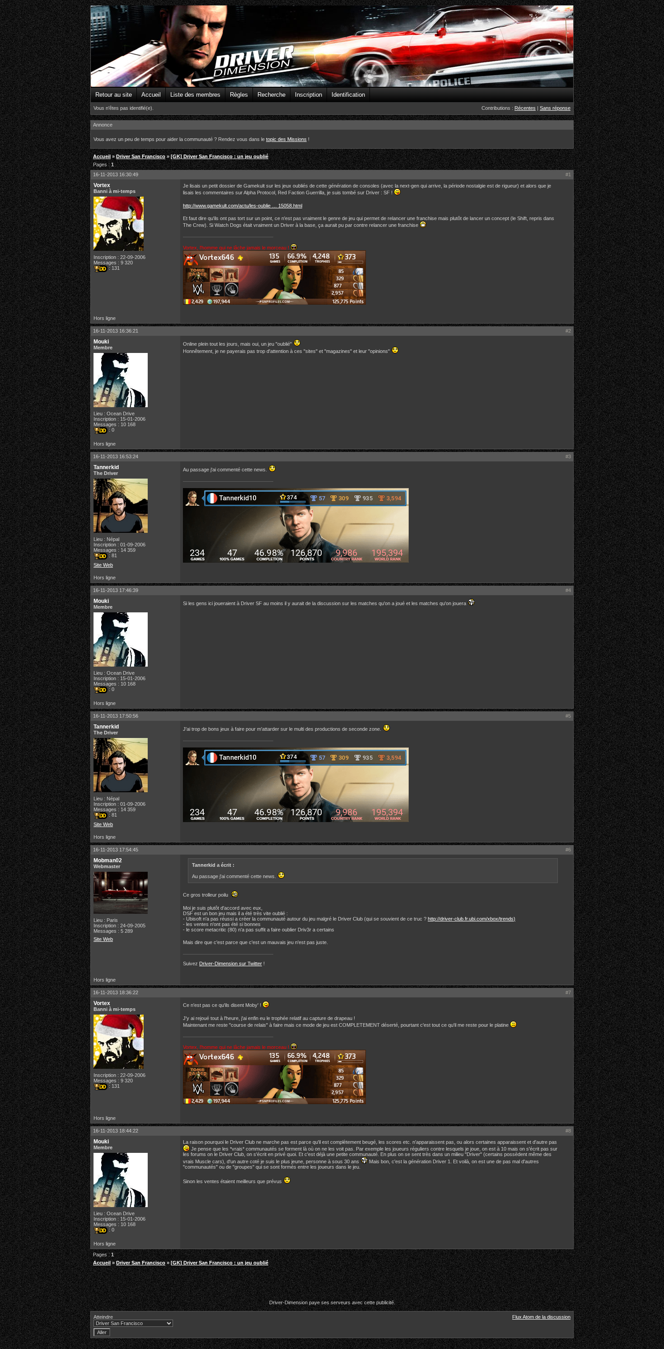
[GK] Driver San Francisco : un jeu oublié (219, 156)
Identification (348, 94)
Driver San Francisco (140, 156)
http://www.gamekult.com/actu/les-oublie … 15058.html (242, 205)
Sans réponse (555, 108)
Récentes (525, 108)
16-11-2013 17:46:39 (115, 590)
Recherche (271, 94)
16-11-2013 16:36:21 (115, 331)
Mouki (101, 341)
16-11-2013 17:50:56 (115, 716)
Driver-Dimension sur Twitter (230, 963)
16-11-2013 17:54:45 (115, 849)
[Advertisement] (332, 1283)
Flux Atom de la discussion (541, 1317)
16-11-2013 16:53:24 (115, 456)
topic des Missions (286, 139)
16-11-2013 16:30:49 (115, 174)
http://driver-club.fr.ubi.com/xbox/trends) (471, 918)
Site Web (103, 565)
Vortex (102, 185)
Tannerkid (106, 467)
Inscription (308, 94)
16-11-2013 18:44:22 (115, 1130)
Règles (239, 94)
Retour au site (113, 94)
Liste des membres (195, 94)
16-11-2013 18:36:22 (115, 992)
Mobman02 (108, 860)
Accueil (151, 94)
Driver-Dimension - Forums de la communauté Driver (332, 46)
